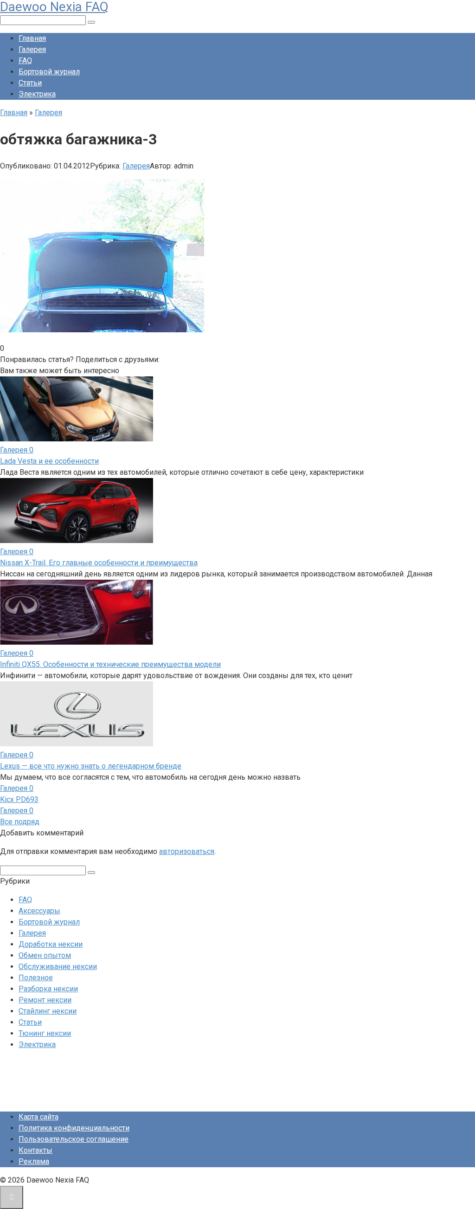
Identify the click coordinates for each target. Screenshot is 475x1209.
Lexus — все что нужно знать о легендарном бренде (90, 766)
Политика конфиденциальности (74, 1128)
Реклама (34, 1161)
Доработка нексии (51, 944)
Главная (32, 38)
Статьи (30, 82)
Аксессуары (39, 910)
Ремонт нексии (45, 1000)
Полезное (36, 977)
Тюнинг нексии (45, 1033)
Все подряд (19, 821)
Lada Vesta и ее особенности (49, 461)
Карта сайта (38, 1116)
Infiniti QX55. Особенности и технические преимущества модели (110, 664)
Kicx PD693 (19, 799)
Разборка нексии (48, 988)
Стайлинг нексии (48, 1011)
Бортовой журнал (49, 71)
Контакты (35, 1150)
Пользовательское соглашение (73, 1139)
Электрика (37, 94)
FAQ (25, 60)
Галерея (32, 49)
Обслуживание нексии (58, 966)
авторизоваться (186, 851)
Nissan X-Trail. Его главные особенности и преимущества (99, 562)
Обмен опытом (45, 955)
